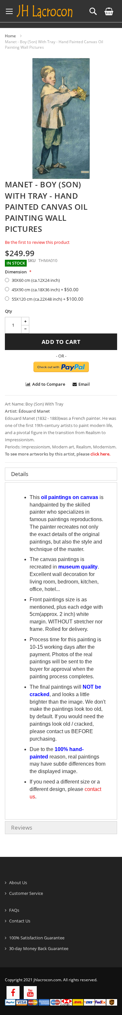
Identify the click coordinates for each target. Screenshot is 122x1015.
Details (19, 474)
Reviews (21, 827)
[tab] (61, 474)
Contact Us (19, 921)
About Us (18, 882)
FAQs (14, 910)
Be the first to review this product (37, 242)
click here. (100, 454)
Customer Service (26, 893)
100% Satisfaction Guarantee (36, 938)
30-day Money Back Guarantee (38, 948)
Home (10, 36)
